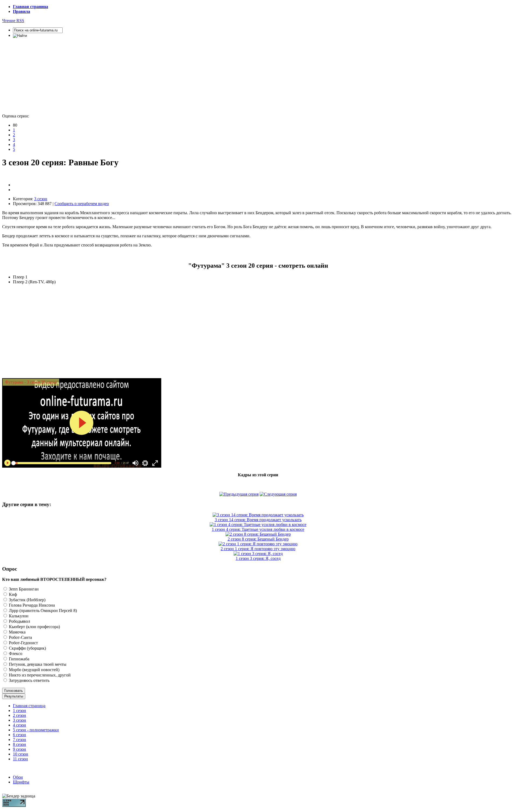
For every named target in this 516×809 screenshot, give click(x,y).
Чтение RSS (13, 20)
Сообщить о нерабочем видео (82, 203)
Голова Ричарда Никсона (31, 605)
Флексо (15, 653)
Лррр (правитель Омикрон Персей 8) (42, 610)
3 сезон (40, 198)
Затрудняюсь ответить (28, 680)
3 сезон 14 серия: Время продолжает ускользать (258, 519)
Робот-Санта (20, 637)
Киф (12, 594)
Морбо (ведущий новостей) (33, 669)
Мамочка (17, 632)
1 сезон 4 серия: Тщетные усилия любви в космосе (258, 529)
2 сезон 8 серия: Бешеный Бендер (258, 539)
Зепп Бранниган (23, 589)
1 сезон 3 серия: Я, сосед (258, 558)
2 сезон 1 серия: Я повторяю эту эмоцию (258, 548)
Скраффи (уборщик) (27, 648)
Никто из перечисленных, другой (39, 675)
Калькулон (18, 616)
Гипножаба (18, 659)
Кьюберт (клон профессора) (34, 626)
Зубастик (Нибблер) (26, 599)
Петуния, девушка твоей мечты (37, 664)
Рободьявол (19, 621)
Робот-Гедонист (23, 642)
